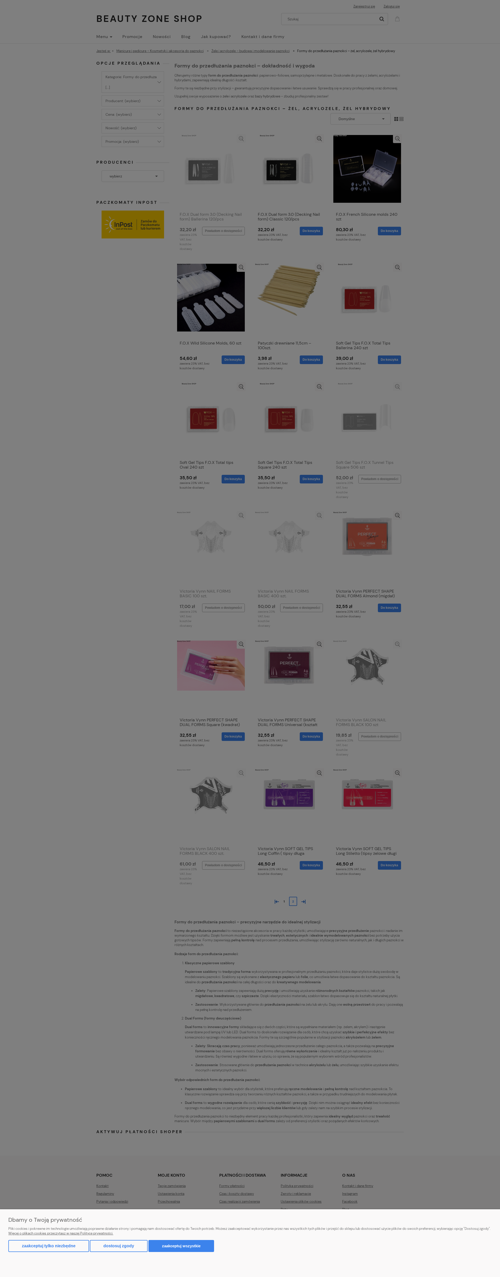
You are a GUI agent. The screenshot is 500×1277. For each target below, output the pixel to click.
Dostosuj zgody (118, 1246)
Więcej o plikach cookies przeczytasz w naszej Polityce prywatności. (60, 1233)
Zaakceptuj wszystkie (181, 1246)
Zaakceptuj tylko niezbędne (49, 1246)
